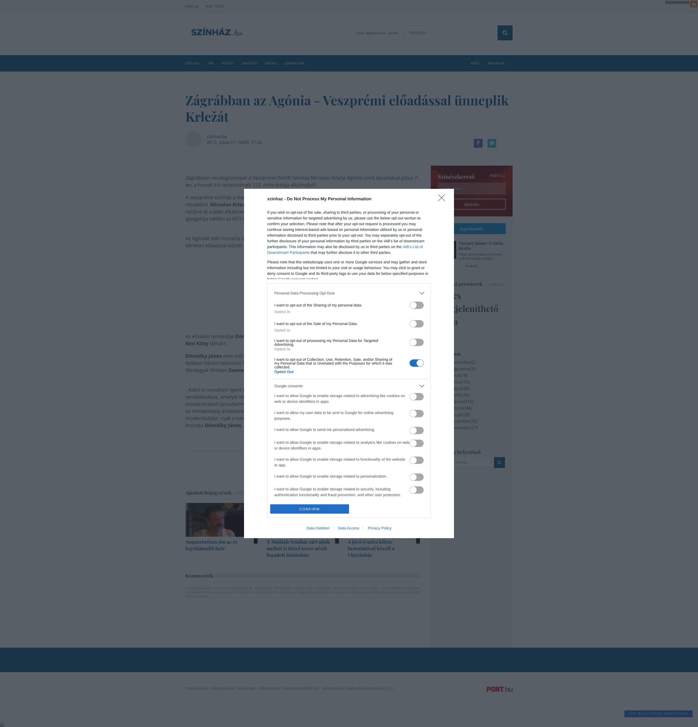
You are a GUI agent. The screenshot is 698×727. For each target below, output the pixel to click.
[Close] (443, 199)
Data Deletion (318, 528)
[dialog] (349, 363)
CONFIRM (309, 509)
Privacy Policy (380, 528)
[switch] (417, 305)
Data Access (348, 528)
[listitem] (349, 293)
